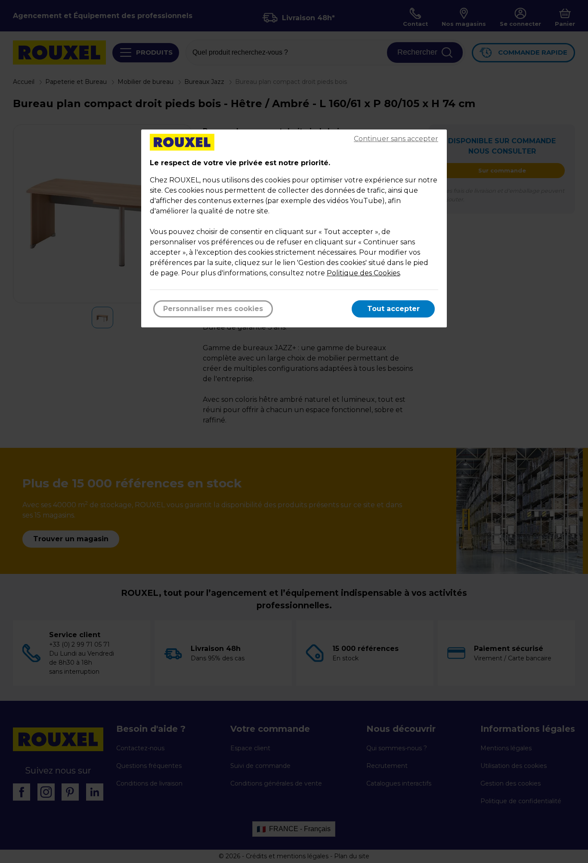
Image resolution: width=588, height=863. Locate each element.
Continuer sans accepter (396, 139)
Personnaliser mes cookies (213, 309)
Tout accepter (393, 309)
